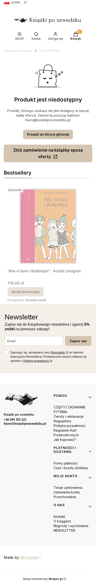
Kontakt (59, 516)
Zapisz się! (78, 341)
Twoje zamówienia (68, 488)
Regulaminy (62, 421)
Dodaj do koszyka (25, 292)
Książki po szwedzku (18, 50)
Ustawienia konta (67, 492)
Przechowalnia (65, 497)
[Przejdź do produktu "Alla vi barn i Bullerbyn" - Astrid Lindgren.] (48, 226)
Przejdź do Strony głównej (48, 134)
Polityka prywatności (69, 426)
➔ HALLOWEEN (48, 50)
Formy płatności (66, 463)
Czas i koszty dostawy (71, 468)
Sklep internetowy (43, 579)
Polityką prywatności (36, 360)
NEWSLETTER (64, 530)
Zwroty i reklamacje (69, 416)
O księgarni (62, 521)
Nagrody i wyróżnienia (71, 526)
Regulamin (58, 352)
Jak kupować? (65, 440)
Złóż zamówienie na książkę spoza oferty (48, 153)
